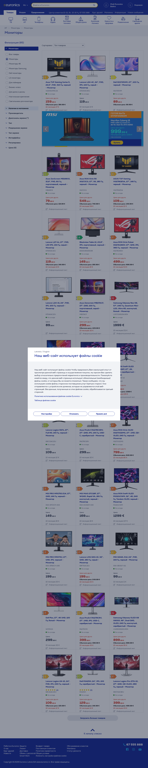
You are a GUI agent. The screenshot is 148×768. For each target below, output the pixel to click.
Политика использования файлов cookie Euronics (57, 396)
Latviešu (38, 351)
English (46, 351)
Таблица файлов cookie (45, 400)
